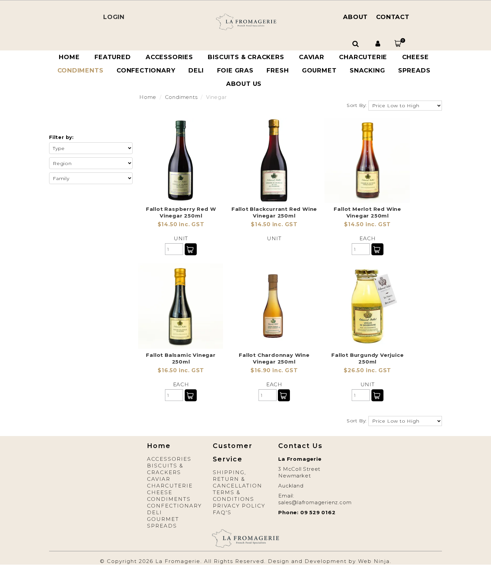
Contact (393, 17)
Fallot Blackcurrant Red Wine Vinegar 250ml (274, 212)
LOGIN (114, 17)
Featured (113, 57)
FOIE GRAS (235, 70)
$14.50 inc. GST (181, 224)
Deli (154, 512)
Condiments (80, 70)
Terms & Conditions (233, 495)
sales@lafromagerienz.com (314, 502)
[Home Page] (246, 21)
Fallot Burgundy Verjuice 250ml (367, 358)
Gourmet (163, 519)
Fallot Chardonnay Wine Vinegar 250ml (274, 358)
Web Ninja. (374, 561)
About (355, 17)
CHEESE (415, 57)
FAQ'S (222, 512)
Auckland (290, 485)
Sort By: (357, 105)
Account (378, 43)
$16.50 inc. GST (181, 370)
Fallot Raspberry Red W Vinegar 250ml (181, 212)
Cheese (159, 492)
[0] (398, 43)
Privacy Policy (239, 506)
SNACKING (367, 70)
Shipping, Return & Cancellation (237, 479)
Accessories (169, 459)
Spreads (414, 70)
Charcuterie (170, 485)
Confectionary (146, 70)
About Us (244, 84)
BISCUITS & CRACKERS (246, 57)
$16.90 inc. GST (274, 370)
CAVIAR (311, 57)
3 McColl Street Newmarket (299, 472)
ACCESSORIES (169, 57)
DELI (196, 70)
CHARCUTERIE (363, 57)
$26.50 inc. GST (367, 370)
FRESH (278, 70)
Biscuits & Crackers (165, 468)
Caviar (158, 479)
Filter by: (61, 137)
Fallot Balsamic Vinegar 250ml (180, 358)
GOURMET (319, 70)
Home (69, 57)
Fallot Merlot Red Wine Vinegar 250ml (367, 212)
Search (356, 43)
